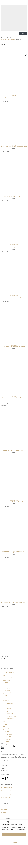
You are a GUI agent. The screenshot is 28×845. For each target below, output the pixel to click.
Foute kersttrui (10, 687)
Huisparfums (14, 95)
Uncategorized (8, 728)
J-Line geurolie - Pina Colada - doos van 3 (14, 501)
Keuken (6, 715)
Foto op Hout (8, 737)
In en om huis (6, 700)
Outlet (4, 726)
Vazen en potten (10, 713)
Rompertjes (7, 674)
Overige (6, 682)
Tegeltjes (7, 741)
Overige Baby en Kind (9, 672)
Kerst (6, 685)
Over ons (3, 806)
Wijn (6, 678)
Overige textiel (6, 729)
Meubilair (9, 708)
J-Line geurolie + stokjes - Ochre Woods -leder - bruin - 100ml (14, 602)
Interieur (7, 701)
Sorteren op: (3, 42)
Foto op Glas (8, 736)
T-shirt (6, 724)
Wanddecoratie (6, 733)
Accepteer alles (14, 835)
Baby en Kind (6, 670)
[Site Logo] (14, 18)
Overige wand (8, 739)
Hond (6, 697)
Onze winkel (4, 809)
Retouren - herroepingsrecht (7, 794)
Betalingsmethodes (5, 797)
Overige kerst (10, 688)
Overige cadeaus (8, 677)
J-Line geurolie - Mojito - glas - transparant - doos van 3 (14, 450)
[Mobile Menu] (1, 3)
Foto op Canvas (8, 734)
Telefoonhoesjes (6, 731)
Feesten (4, 683)
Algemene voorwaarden (6, 787)
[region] (14, 832)
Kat (5, 698)
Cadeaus (11, 244)
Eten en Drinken (6, 680)
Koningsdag (7, 690)
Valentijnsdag (8, 692)
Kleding (4, 721)
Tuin (6, 719)
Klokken (9, 705)
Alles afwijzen (14, 842)
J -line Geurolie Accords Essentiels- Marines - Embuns (14, 196)
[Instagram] (6, 778)
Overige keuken (10, 718)
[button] (1, 52)
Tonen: (2, 44)
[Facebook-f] (3, 778)
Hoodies (7, 723)
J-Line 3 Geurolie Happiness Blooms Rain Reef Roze (14, 346)
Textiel (8, 711)
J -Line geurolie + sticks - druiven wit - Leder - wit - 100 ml (14, 97)
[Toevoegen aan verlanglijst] (25, 55)
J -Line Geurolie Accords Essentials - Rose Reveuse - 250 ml (14, 146)
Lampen (9, 706)
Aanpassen (14, 838)
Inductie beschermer (11, 716)
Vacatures (3, 812)
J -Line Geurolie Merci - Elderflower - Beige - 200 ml (14, 297)
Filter (2, 748)
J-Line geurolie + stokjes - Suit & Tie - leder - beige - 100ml (14, 652)
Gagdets (5, 693)
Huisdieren (5, 695)
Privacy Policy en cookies (6, 790)
